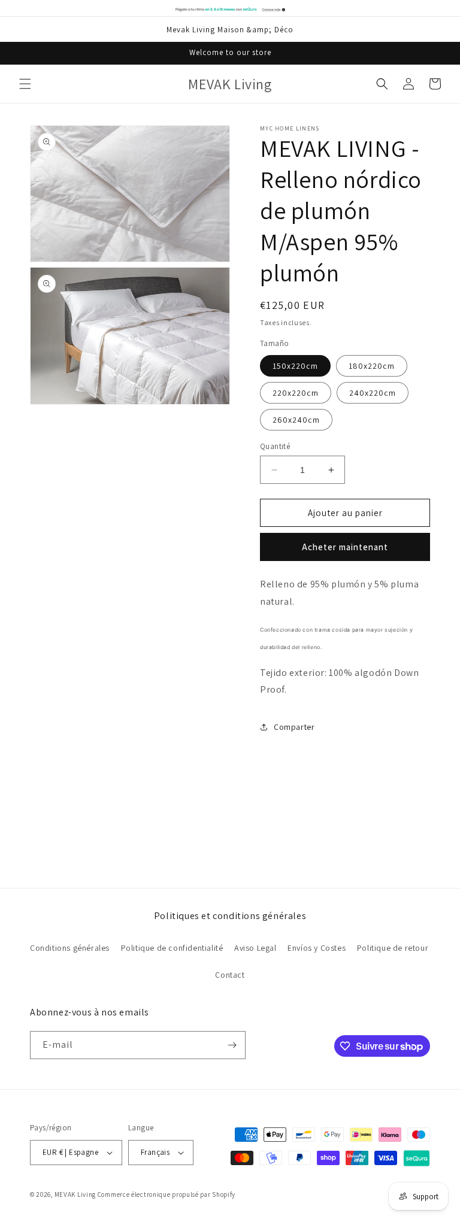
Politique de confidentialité (172, 947)
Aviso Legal (255, 947)
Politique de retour (392, 947)
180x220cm (372, 365)
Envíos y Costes (317, 947)
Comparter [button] (294, 726)
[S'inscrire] (232, 1045)
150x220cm (295, 365)
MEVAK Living (75, 1194)
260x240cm (296, 419)
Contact (229, 974)
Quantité (275, 446)
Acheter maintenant (345, 547)
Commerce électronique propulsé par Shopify (166, 1194)
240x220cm (372, 392)
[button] (25, 84)
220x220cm (296, 392)
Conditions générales (70, 947)
